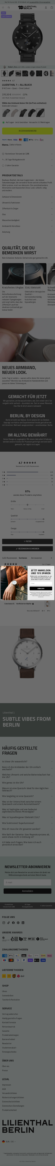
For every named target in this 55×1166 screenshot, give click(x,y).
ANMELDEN (41, 588)
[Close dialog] (52, 567)
